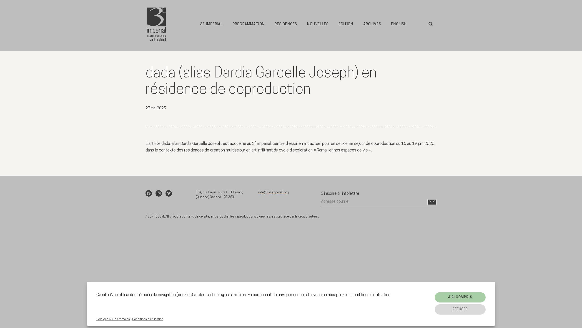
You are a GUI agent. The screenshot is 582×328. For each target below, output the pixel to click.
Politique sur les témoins (113, 319)
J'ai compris (460, 297)
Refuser (460, 309)
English (399, 24)
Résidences (286, 24)
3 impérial (211, 24)
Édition (346, 24)
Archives (372, 24)
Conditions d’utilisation (147, 319)
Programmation (249, 24)
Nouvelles (318, 24)
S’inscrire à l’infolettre (340, 194)
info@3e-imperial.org (273, 192)
